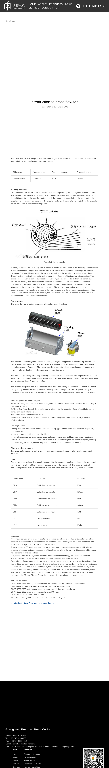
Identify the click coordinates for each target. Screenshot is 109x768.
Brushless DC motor (32, 764)
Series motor (29, 760)
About (42, 4)
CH (57, 7)
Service (34, 7)
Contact (47, 7)
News (68, 4)
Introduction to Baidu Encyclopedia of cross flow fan (32, 603)
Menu (15, 750)
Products (56, 4)
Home (32, 4)
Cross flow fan (30, 757)
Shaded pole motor (32, 754)
